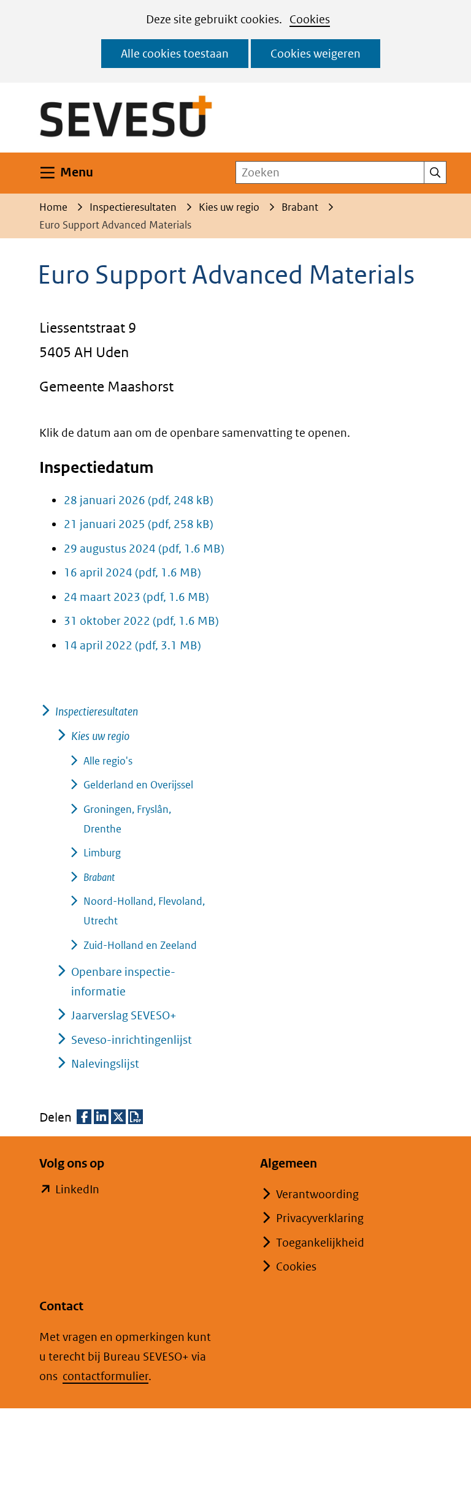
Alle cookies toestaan (175, 54)
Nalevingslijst (105, 1064)
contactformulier (105, 1376)
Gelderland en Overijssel (138, 784)
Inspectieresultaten (96, 711)
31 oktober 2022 (141, 621)
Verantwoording (317, 1194)
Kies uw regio (100, 736)
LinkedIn (77, 1190)
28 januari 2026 (138, 500)
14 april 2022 (132, 645)
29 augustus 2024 (144, 549)
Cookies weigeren (315, 54)
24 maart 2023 (136, 597)
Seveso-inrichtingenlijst (131, 1040)
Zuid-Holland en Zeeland (140, 945)
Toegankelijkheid (320, 1243)
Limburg (102, 852)
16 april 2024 (132, 572)
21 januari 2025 (138, 524)
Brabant (99, 877)
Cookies (309, 19)
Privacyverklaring (320, 1218)
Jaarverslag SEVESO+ (124, 1015)
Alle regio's (107, 761)
